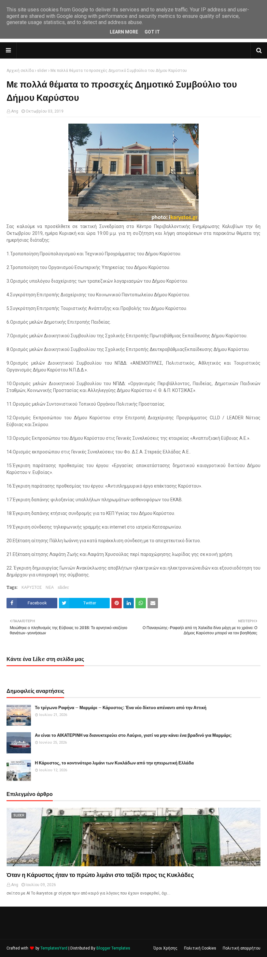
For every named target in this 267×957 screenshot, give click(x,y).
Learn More (124, 31)
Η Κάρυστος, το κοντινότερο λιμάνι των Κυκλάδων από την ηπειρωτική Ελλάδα (114, 763)
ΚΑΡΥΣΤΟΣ (31, 587)
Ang (14, 111)
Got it (152, 31)
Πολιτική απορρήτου (241, 948)
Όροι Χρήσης (165, 948)
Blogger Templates (113, 948)
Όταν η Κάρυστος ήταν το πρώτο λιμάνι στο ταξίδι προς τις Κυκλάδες (100, 875)
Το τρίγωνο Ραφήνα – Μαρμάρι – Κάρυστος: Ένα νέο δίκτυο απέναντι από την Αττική (120, 707)
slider (42, 70)
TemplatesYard (53, 948)
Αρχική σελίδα (20, 70)
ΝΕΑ (50, 587)
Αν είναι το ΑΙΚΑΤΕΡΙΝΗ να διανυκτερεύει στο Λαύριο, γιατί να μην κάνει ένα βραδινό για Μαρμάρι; (133, 735)
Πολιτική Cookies (200, 948)
